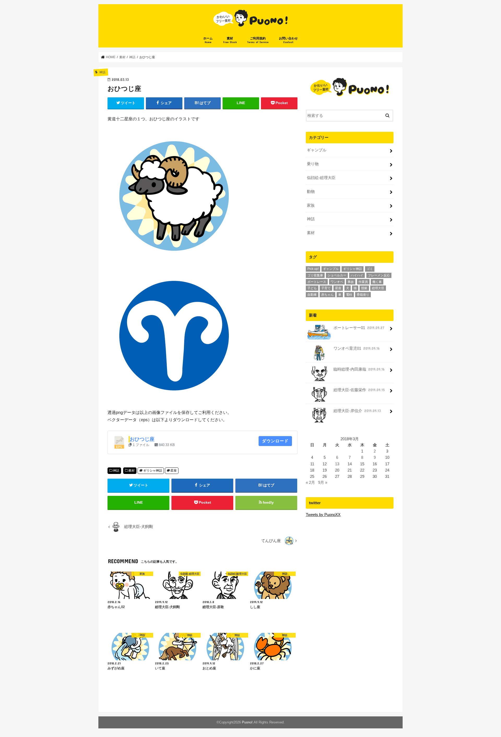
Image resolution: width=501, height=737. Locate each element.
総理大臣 (378, 288)
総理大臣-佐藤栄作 (359, 390)
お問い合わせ (288, 40)
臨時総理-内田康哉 (359, 369)
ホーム (208, 40)
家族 (311, 205)
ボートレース (316, 282)
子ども (312, 288)
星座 (173, 470)
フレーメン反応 (379, 275)
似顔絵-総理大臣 (321, 178)
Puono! (247, 722)
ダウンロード (275, 441)
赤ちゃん (327, 294)
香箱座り (363, 294)
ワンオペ (337, 282)
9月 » (322, 482)
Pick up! (313, 269)
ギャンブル (316, 150)
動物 (311, 191)
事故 (351, 282)
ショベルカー (336, 275)
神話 (116, 470)
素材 (230, 40)
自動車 (312, 294)
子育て (326, 288)
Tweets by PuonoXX (323, 515)
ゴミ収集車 (315, 275)
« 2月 (310, 482)
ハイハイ (357, 275)
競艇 (364, 288)
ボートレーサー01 (358, 328)
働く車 (377, 282)
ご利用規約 (258, 40)
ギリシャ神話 (152, 470)
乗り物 (313, 164)
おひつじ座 (142, 439)
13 (337, 464)
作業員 (363, 282)
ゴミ (370, 269)
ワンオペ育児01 (356, 348)
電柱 (349, 294)
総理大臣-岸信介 (357, 411)
